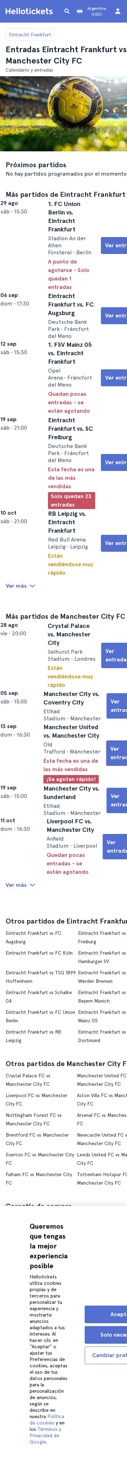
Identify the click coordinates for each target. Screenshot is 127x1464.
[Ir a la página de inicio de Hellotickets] (30, 11)
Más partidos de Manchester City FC (65, 670)
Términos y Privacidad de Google (45, 1435)
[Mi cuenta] (117, 11)
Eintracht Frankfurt (30, 34)
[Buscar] (67, 11)
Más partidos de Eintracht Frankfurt (66, 194)
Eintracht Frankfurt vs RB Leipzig (42, 1130)
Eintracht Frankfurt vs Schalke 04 (43, 1091)
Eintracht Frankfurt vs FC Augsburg (44, 1040)
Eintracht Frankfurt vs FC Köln (39, 1051)
